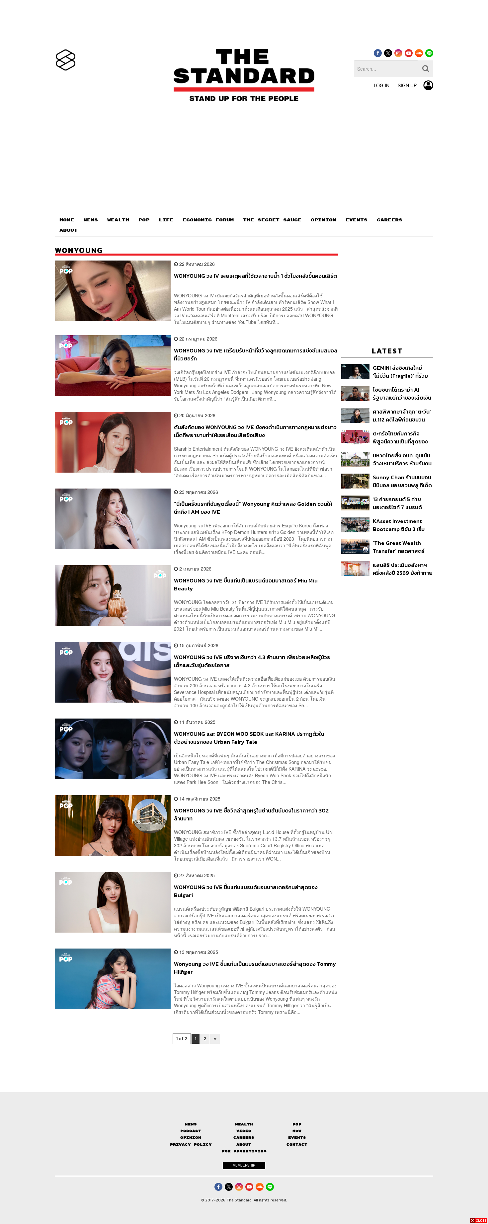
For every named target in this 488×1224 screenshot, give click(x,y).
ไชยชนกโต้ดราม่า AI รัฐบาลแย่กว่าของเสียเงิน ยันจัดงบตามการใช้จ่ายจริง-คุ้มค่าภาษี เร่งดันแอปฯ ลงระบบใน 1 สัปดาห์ (402, 393)
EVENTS (356, 220)
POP (143, 220)
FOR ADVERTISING (244, 1151)
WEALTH (118, 220)
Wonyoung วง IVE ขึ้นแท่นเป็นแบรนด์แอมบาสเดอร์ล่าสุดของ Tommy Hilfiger (255, 967)
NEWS (90, 220)
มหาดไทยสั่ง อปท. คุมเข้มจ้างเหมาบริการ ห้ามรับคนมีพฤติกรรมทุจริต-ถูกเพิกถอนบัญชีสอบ (402, 459)
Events (297, 1137)
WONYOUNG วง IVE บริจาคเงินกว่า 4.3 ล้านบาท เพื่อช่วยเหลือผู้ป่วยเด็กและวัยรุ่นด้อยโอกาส (252, 660)
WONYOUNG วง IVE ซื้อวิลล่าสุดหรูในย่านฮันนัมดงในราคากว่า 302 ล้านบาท (251, 814)
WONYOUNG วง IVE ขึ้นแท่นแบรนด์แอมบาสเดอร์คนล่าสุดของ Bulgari (246, 890)
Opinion (190, 1137)
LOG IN (381, 85)
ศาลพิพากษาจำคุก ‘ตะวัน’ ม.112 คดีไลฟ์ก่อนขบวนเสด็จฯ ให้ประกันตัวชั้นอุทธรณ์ (402, 415)
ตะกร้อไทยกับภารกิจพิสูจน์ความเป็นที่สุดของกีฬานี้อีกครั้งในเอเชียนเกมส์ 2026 (400, 437)
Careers (243, 1137)
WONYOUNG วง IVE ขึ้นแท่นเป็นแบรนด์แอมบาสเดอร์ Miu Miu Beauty (246, 584)
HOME (66, 220)
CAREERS (389, 220)
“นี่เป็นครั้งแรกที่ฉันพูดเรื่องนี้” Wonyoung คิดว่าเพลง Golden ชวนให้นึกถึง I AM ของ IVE (253, 507)
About (243, 1144)
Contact (296, 1144)
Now (296, 1131)
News (191, 1124)
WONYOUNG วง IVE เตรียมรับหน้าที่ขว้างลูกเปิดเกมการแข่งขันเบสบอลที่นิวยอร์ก (255, 354)
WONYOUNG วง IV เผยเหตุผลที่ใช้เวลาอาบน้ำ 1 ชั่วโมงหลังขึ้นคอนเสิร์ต (255, 276)
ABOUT (68, 230)
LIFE (166, 220)
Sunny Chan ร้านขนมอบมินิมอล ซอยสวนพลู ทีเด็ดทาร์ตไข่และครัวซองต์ (402, 481)
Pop (296, 1124)
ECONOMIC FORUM (208, 220)
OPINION (323, 220)
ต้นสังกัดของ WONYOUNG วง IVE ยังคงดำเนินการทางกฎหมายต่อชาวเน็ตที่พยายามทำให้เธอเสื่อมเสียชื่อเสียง (255, 430)
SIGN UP (407, 85)
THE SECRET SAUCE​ (272, 220)
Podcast (190, 1131)
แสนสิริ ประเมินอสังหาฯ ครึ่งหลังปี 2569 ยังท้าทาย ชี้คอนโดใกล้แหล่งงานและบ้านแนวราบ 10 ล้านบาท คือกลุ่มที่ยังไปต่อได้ (403, 568)
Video (243, 1131)
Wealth (244, 1124)
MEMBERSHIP (244, 1165)
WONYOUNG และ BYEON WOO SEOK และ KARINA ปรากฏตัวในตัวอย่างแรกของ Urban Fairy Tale (249, 737)
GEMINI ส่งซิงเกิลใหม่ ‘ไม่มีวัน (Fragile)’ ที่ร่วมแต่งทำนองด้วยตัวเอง (400, 371)
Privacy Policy (191, 1144)
